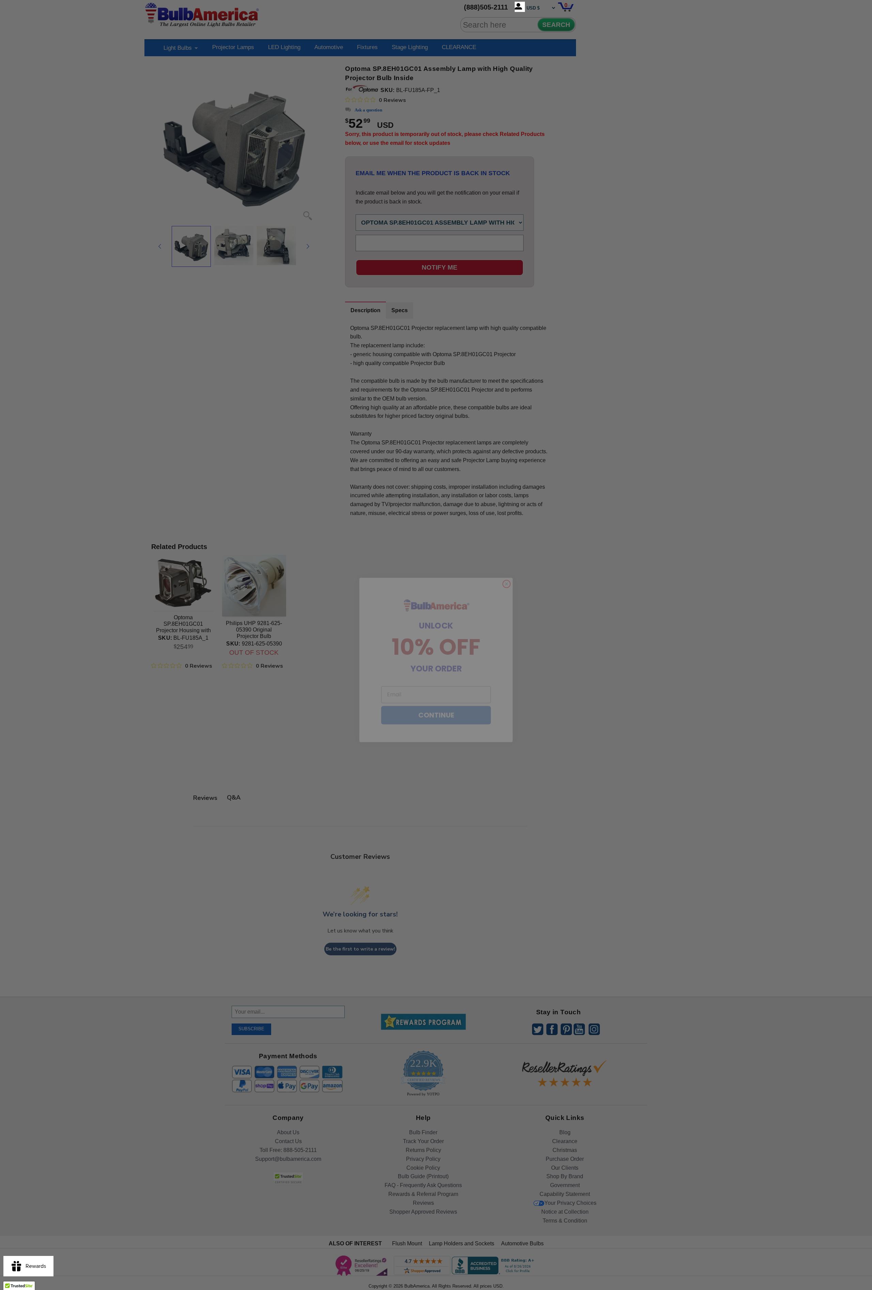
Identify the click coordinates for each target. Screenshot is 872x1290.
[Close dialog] (506, 569)
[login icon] (520, 7)
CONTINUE (436, 700)
